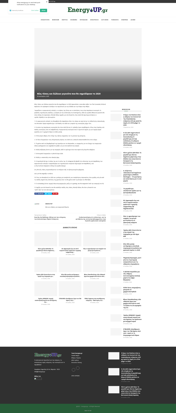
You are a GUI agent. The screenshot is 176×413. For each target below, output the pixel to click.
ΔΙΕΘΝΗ (133, 19)
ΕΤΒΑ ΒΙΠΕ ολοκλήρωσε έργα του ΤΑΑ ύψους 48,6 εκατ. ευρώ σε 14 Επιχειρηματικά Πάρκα (132, 332)
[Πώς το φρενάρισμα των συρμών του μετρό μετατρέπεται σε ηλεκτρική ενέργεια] (94, 238)
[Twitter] (78, 370)
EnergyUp (49, 204)
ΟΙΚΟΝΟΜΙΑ (73, 19)
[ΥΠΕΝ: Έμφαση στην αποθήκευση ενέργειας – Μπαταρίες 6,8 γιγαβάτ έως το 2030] (94, 288)
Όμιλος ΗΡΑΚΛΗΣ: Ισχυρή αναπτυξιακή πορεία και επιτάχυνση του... (46, 300)
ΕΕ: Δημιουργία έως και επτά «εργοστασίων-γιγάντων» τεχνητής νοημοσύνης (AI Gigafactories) (131, 205)
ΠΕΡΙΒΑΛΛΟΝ (83, 19)
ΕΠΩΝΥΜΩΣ (124, 19)
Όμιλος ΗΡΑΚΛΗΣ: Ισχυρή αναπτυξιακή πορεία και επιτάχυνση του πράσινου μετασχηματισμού (132, 318)
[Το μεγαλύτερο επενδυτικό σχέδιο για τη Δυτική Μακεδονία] (115, 191)
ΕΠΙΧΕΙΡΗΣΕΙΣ (94, 19)
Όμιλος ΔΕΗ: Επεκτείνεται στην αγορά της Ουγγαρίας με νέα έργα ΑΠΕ (132, 233)
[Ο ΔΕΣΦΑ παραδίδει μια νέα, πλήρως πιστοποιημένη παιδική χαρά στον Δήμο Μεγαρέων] (115, 274)
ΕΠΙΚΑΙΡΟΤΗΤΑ (45, 19)
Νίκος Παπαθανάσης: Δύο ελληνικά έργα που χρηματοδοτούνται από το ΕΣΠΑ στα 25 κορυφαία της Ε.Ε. (132, 304)
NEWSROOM (55, 19)
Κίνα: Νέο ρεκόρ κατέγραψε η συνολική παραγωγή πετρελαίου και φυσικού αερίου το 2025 (132, 247)
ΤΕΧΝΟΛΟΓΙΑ (115, 19)
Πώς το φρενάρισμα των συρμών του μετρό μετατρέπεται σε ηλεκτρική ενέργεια (131, 219)
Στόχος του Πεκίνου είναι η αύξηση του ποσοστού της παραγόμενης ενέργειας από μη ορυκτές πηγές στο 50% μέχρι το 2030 (132, 120)
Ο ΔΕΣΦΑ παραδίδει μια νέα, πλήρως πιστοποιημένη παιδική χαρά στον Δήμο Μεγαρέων (131, 276)
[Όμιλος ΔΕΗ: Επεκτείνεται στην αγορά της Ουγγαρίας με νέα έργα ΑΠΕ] (45, 264)
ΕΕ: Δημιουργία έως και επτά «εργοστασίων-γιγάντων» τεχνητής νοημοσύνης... (70, 250)
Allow (43, 10)
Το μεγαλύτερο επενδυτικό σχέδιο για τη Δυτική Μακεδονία (132, 191)
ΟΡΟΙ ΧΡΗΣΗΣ (75, 376)
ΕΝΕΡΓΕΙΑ (65, 19)
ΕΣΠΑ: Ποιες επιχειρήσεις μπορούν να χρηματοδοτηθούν (132, 290)
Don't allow (34, 10)
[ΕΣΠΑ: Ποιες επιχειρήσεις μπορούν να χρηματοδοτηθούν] (115, 290)
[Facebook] (73, 370)
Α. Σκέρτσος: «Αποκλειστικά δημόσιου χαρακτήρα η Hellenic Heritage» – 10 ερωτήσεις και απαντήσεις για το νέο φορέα (132, 176)
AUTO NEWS (104, 19)
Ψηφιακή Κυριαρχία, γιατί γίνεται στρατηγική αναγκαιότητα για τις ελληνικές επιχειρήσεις (132, 261)
